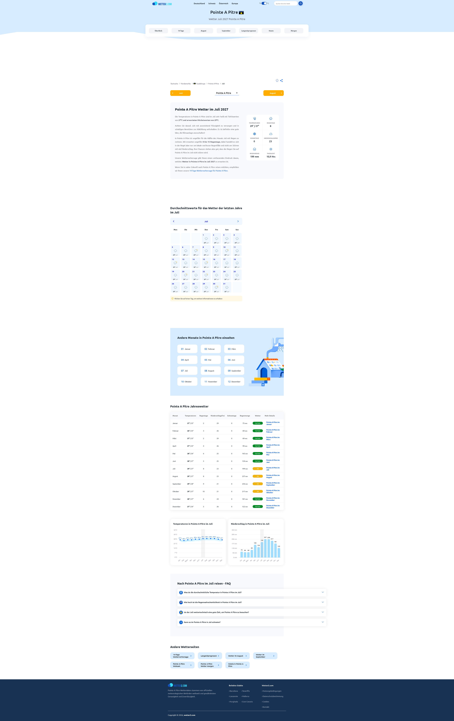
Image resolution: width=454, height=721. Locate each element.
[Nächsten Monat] (238, 221)
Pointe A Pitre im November (273, 499)
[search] (301, 3)
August (203, 31)
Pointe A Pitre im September (273, 484)
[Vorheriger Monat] (174, 221)
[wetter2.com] (162, 3)
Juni (181, 93)
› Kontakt (265, 707)
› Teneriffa (245, 691)
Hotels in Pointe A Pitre (235, 665)
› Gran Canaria (247, 701)
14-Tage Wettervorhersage (180, 655)
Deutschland (199, 3)
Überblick (158, 31)
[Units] (264, 3)
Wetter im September (260, 655)
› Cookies (265, 701)
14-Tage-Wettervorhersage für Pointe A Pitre (209, 170)
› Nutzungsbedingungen (272, 691)
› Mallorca (245, 696)
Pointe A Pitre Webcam (179, 665)
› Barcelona (233, 691)
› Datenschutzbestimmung (272, 696)
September (226, 31)
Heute (271, 31)
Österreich (223, 3)
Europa (235, 3)
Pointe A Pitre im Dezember (273, 506)
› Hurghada (233, 701)
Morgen (294, 31)
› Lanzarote (233, 696)
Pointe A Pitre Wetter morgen (207, 665)
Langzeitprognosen (248, 31)
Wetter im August (235, 656)
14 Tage (181, 31)
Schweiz (211, 3)
